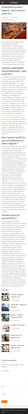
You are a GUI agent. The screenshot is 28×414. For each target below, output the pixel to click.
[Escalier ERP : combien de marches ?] (5, 307)
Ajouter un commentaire (9, 19)
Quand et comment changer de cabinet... (17, 316)
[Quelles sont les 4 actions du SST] (5, 338)
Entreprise (5, 17)
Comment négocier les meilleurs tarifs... (17, 346)
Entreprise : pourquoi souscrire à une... (17, 295)
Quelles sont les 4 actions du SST (16, 336)
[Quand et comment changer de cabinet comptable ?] (5, 317)
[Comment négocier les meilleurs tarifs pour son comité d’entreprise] (5, 348)
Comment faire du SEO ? (18, 325)
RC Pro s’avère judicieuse (14, 181)
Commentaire (5, 370)
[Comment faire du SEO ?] (5, 328)
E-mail (4, 394)
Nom (3, 386)
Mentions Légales (21, 410)
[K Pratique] (14, 2)
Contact (3, 412)
